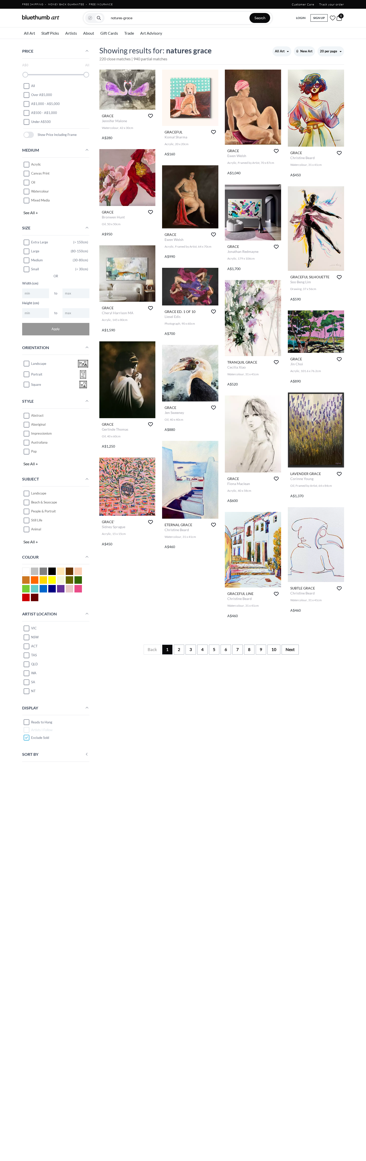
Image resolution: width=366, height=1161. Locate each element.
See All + (30, 212)
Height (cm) (30, 303)
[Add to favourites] (150, 115)
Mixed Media (40, 200)
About (88, 33)
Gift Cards (109, 33)
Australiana (39, 442)
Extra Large (39, 242)
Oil (33, 182)
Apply (56, 329)
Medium (37, 260)
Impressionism (41, 433)
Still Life (36, 520)
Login (300, 18)
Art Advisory (151, 33)
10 (273, 649)
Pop (34, 451)
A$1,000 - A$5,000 (45, 104)
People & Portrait (43, 511)
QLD (34, 664)
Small (35, 269)
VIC (34, 628)
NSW (35, 637)
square (36, 385)
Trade (129, 33)
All (33, 86)
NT (33, 691)
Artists (71, 33)
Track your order (331, 4)
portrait (36, 374)
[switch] (28, 135)
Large (35, 251)
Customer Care (303, 4)
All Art (29, 33)
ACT (34, 646)
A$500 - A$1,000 (44, 113)
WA (33, 673)
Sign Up (319, 18)
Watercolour (40, 191)
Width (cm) (30, 283)
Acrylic (36, 164)
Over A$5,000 (41, 95)
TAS (34, 655)
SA (33, 682)
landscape (38, 364)
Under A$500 (41, 122)
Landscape (38, 493)
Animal (36, 529)
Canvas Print (40, 173)
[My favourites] (332, 18)
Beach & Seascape (44, 502)
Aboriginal (38, 424)
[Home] (41, 17)
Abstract (37, 415)
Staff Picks (50, 33)
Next (290, 649)
